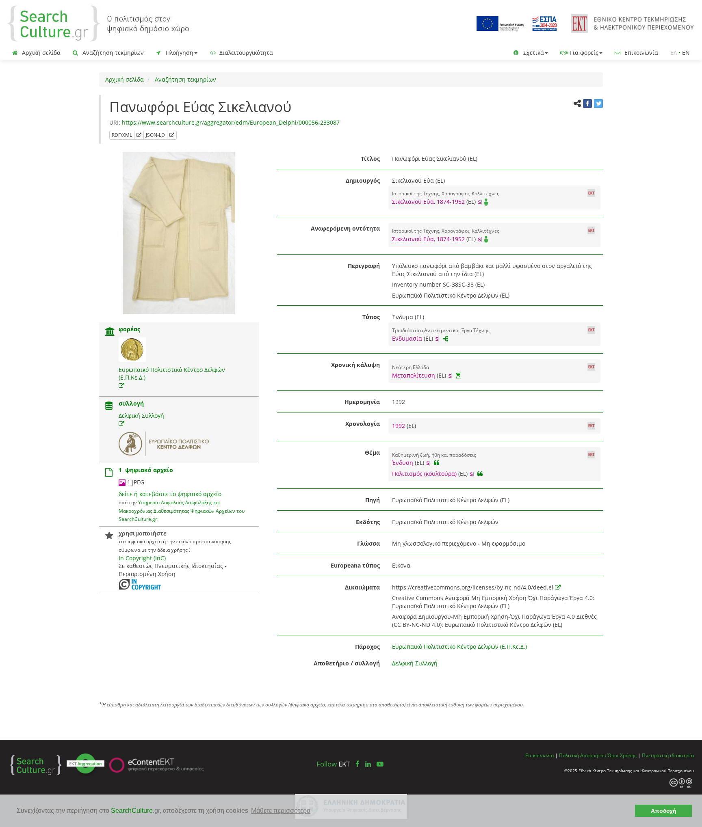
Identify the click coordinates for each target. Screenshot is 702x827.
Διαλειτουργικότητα (245, 52)
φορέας (129, 329)
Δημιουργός (363, 180)
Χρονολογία (362, 424)
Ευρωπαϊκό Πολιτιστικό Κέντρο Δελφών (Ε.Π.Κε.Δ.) (459, 646)
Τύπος (371, 317)
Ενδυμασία (407, 338)
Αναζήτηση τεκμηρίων (112, 52)
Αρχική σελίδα (40, 52)
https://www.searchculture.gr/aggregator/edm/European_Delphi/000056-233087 (231, 122)
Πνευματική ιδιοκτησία (668, 755)
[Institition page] (110, 332)
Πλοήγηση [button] (178, 52)
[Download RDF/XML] (139, 135)
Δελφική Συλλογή (141, 415)
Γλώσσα (368, 543)
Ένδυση (402, 462)
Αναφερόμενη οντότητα (345, 228)
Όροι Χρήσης (622, 755)
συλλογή (131, 403)
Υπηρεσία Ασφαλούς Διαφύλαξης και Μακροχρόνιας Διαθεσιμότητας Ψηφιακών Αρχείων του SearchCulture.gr (182, 510)
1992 (399, 426)
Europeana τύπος (355, 565)
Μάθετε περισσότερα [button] (280, 810)
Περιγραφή (364, 266)
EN (686, 52)
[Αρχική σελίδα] (98, 23)
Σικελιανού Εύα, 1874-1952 (428, 201)
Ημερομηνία (362, 402)
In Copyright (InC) (142, 558)
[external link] (121, 385)
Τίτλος (370, 158)
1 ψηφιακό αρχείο (146, 470)
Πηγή (372, 500)
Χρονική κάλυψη (355, 365)
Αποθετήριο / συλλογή (347, 663)
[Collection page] (109, 406)
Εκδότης (368, 522)
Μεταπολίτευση (413, 375)
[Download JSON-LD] (172, 135)
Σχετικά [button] (533, 52)
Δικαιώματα (362, 587)
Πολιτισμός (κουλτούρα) (424, 473)
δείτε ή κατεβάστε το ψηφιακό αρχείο (170, 494)
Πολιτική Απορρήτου (582, 755)
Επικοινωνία (640, 52)
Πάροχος (367, 646)
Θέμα (372, 452)
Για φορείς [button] (583, 52)
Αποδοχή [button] (663, 811)
